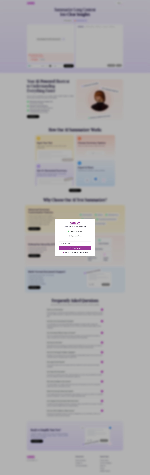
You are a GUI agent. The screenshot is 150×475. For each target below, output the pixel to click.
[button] (93, 220)
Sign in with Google (76, 231)
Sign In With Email (75, 248)
